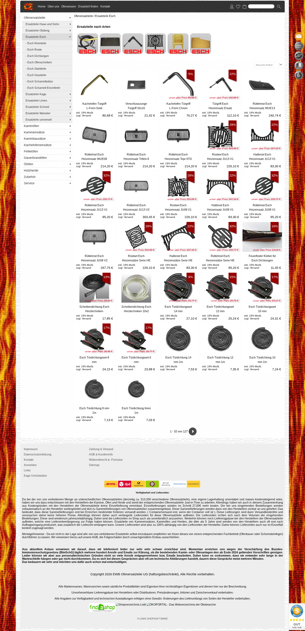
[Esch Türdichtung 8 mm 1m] (94, 413)
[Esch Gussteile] (47, 75)
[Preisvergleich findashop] (102, 604)
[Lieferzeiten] (298, 55)
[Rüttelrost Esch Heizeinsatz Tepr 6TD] (178, 159)
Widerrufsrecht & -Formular (106, 459)
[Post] (138, 484)
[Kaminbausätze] (47, 138)
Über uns (53, 6)
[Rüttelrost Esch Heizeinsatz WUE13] (262, 109)
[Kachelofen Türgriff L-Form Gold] (94, 109)
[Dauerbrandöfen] (47, 158)
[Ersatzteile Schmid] (47, 107)
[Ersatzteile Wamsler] (47, 113)
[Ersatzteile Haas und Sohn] (47, 24)
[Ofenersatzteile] (47, 18)
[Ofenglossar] (298, 65)
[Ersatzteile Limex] (47, 100)
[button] (279, 6)
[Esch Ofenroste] (155, 34)
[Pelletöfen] (47, 151)
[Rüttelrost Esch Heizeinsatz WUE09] (94, 159)
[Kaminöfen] (47, 126)
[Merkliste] (238, 6)
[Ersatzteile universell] (47, 119)
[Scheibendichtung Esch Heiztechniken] (94, 312)
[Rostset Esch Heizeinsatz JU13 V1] (220, 159)
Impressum (31, 449)
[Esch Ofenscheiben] (47, 62)
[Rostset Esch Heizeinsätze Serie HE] (136, 261)
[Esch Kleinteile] (47, 43)
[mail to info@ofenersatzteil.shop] (298, 36)
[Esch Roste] (47, 49)
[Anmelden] (231, 6)
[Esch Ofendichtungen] (87, 34)
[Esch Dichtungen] (47, 56)
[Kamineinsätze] (47, 132)
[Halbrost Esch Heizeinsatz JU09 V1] (220, 210)
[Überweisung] (179, 484)
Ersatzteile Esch (105, 16)
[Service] (47, 183)
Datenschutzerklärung (37, 454)
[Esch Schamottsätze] (47, 81)
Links (27, 470)
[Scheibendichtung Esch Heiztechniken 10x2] (136, 312)
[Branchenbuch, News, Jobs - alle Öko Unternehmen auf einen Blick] (181, 604)
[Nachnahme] (193, 484)
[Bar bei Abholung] (166, 484)
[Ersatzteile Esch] (47, 37)
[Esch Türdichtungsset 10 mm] (262, 312)
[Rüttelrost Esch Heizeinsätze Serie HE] (220, 261)
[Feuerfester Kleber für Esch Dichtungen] (262, 261)
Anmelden (30, 465)
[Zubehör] (47, 177)
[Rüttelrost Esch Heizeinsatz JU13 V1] (94, 210)
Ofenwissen (68, 6)
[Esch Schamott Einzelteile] (47, 88)
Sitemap (94, 465)
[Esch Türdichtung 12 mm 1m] (220, 363)
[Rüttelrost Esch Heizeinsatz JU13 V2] (136, 210)
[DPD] (124, 484)
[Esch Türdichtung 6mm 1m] (136, 413)
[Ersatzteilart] (298, 46)
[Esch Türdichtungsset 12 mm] (220, 312)
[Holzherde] (47, 170)
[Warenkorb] (244, 6)
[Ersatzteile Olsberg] (47, 30)
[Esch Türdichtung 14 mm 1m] (178, 363)
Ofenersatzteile (83, 16)
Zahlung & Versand (101, 449)
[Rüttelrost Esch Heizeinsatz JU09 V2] (94, 261)
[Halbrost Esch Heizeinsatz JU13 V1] (262, 159)
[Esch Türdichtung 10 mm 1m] (262, 363)
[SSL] (152, 484)
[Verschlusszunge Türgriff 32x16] (136, 109)
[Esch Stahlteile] (47, 68)
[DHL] (111, 484)
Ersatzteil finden (88, 6)
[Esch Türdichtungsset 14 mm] (178, 312)
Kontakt (105, 6)
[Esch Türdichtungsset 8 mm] (94, 363)
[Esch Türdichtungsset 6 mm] (136, 363)
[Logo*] (28, 4)
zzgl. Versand (83, 115)
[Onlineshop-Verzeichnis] (131, 604)
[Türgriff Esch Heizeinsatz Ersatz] (220, 109)
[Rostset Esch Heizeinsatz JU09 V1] (178, 210)
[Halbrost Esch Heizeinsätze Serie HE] (178, 261)
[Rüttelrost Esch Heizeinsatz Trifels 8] (136, 159)
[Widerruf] (298, 75)
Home (42, 6)
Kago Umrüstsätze (35, 475)
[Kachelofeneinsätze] (47, 145)
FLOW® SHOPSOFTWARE (152, 618)
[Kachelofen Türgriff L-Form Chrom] (178, 109)
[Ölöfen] (47, 164)
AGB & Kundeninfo (101, 454)
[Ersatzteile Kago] (47, 94)
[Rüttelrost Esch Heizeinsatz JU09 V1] (262, 210)
